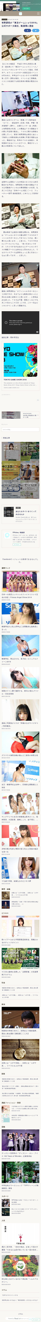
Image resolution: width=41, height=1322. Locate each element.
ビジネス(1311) (6, 394)
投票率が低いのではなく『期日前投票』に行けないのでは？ (20, 1300)
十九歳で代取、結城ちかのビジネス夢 (16, 881)
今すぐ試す (26, 8)
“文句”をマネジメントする (10, 1295)
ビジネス (4, 19)
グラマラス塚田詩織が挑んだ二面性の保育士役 (20, 755)
